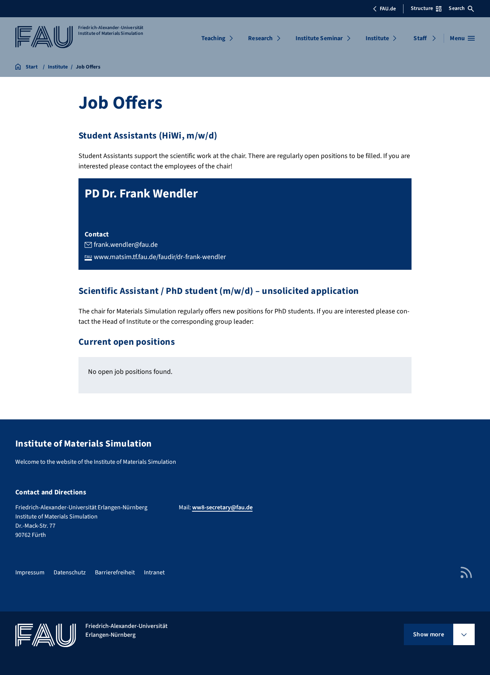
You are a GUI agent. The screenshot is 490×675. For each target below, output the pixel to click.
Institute (377, 38)
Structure (422, 8)
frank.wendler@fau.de (126, 244)
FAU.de (388, 9)
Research (260, 38)
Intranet (154, 572)
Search (457, 8)
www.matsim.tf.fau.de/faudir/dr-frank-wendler (160, 257)
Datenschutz (70, 572)
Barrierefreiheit (115, 572)
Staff (419, 38)
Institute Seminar (319, 38)
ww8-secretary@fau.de (222, 507)
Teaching (213, 38)
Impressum (29, 572)
